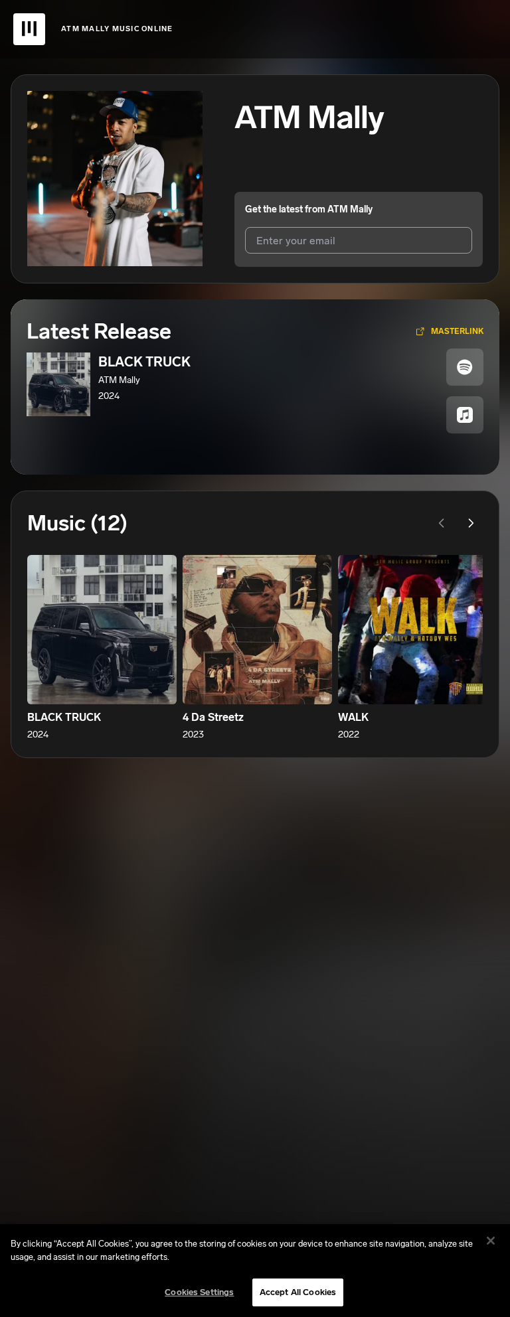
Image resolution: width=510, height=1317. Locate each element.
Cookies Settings (199, 1292)
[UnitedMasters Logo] (29, 29)
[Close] (490, 1240)
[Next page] (471, 523)
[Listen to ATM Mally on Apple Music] (464, 414)
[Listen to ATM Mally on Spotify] (464, 367)
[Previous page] (442, 523)
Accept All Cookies (298, 1292)
